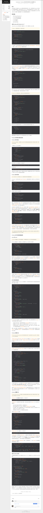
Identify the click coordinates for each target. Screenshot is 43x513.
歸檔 (6, 8)
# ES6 (24, 491)
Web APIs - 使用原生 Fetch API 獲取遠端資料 (17, 493)
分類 (6, 7)
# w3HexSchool (26, 491)
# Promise (30, 491)
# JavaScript (22, 491)
